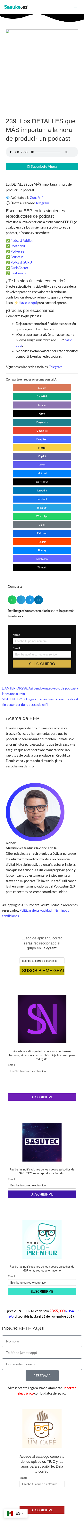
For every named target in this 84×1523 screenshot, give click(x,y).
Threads (42, 567)
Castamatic (19, 273)
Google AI (42, 430)
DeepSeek (42, 439)
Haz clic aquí (28, 303)
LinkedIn (42, 490)
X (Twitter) (42, 482)
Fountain (17, 257)
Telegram (42, 203)
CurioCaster (19, 268)
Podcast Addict (21, 240)
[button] (12, 599)
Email (42, 524)
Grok (42, 413)
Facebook (42, 499)
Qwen (42, 464)
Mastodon (42, 558)
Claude (42, 387)
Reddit (42, 541)
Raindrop (42, 533)
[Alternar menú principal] (75, 6)
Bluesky (42, 550)
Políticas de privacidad (36, 910)
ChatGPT (42, 396)
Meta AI (42, 473)
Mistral (42, 447)
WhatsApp (42, 516)
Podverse (17, 251)
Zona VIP (36, 198)
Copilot (42, 456)
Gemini (42, 405)
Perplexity (42, 422)
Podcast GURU (21, 262)
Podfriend (18, 246)
